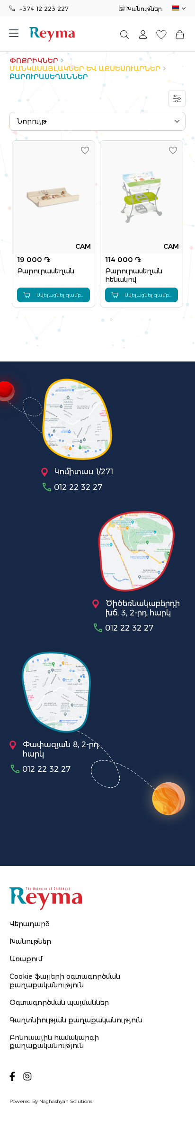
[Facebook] (12, 1076)
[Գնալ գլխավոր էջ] (52, 34)
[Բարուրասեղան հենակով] (141, 197)
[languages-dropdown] (178, 8)
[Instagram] (27, 1076)
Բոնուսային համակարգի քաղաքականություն (54, 1041)
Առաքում (25, 959)
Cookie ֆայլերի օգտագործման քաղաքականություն (64, 980)
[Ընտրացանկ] (17, 34)
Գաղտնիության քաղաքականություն (75, 1020)
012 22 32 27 (78, 487)
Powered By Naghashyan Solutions (50, 1101)
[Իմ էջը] (142, 34)
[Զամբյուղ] (180, 34)
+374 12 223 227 (44, 8)
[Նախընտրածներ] (161, 34)
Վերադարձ (29, 924)
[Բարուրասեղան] (53, 197)
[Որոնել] (124, 34)
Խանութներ (144, 8)
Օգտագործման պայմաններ (59, 1002)
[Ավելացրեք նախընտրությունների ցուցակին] (85, 150)
